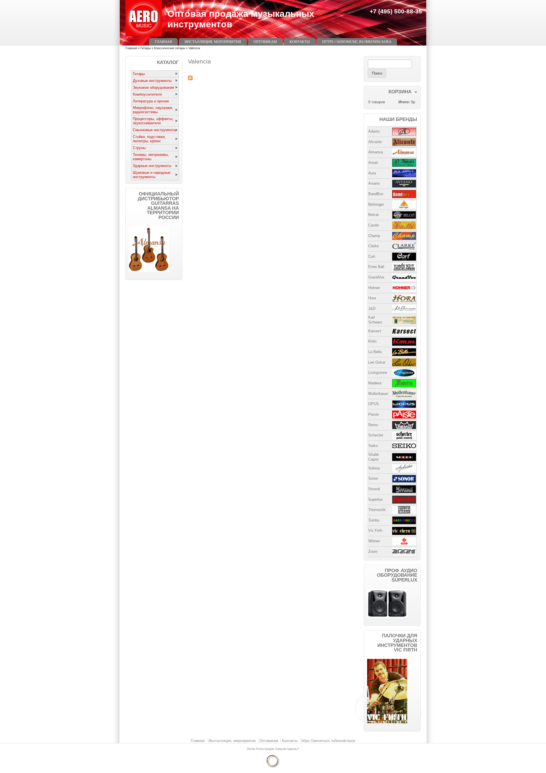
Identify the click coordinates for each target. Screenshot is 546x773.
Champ (374, 236)
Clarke (373, 246)
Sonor (373, 478)
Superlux (375, 499)
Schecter (375, 435)
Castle (373, 225)
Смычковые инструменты (154, 130)
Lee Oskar (376, 362)
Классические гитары (169, 48)
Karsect (374, 331)
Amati (373, 162)
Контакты (299, 42)
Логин (251, 749)
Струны (139, 148)
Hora (372, 298)
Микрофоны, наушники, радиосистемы (153, 110)
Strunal (374, 489)
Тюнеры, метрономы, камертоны (151, 156)
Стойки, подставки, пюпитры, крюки (149, 139)
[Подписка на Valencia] (273, 78)
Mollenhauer (378, 393)
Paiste (373, 414)
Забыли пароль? (287, 749)
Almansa (375, 152)
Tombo (373, 520)
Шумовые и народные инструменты (151, 174)
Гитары (145, 48)
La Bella (375, 352)
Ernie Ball (376, 267)
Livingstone (377, 372)
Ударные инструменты (152, 166)
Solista (374, 468)
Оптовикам (265, 42)
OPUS (373, 404)
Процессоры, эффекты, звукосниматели (153, 121)
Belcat (373, 215)
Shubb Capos (373, 456)
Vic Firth (375, 530)
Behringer (376, 204)
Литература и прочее (151, 101)
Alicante (375, 142)
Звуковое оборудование (153, 87)
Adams (374, 131)
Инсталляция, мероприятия (213, 42)
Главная (163, 42)
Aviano (374, 183)
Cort (371, 256)
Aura (372, 173)
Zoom (373, 551)
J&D (371, 308)
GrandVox (376, 277)
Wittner (374, 541)
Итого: (404, 102)
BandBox (375, 194)
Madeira (374, 383)
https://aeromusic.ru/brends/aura (356, 42)
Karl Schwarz (375, 319)
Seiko (373, 446)
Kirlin (372, 341)
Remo (373, 425)
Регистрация (265, 749)
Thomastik (377, 510)
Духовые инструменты (152, 81)
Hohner (374, 288)
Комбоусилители (147, 94)
